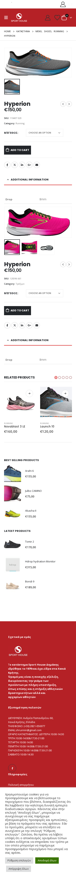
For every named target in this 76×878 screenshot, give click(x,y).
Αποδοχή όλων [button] (47, 860)
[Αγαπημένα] (57, 17)
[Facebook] (12, 768)
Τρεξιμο (20, 283)
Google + (29, 165)
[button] (9, 222)
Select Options (29, 393)
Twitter (14, 165)
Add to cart (20, 150)
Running (20, 123)
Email (36, 165)
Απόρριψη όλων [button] (19, 869)
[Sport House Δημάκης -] (19, 17)
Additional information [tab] (29, 179)
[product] (20, 403)
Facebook (7, 165)
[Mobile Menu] (7, 17)
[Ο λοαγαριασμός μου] (63, 4)
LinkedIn (22, 165)
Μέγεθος (11, 133)
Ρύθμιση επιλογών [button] (19, 860)
